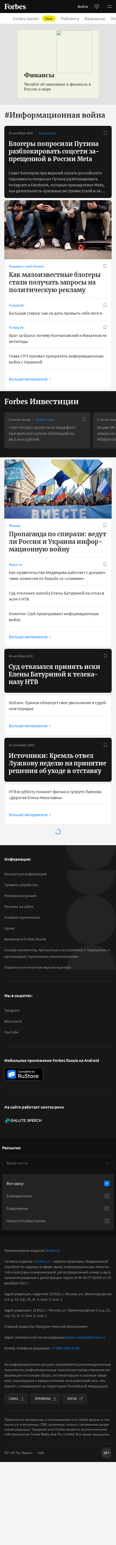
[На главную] (15, 6)
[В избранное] (105, 133)
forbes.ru (53, 1250)
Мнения (15, 525)
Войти (83, 6)
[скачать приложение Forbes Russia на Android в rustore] (23, 1074)
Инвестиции (45, 419)
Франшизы (94, 18)
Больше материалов (28, 379)
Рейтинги (70, 18)
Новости (15, 564)
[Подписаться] (107, 1163)
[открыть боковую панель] (96, 6)
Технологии (47, 133)
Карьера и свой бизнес (26, 266)
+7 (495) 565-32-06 (65, 1348)
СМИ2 (13, 1398)
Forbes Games (32, 18)
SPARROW (42, 1398)
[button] (109, 6)
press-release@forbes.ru (85, 1337)
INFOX (72, 1398)
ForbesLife (16, 305)
